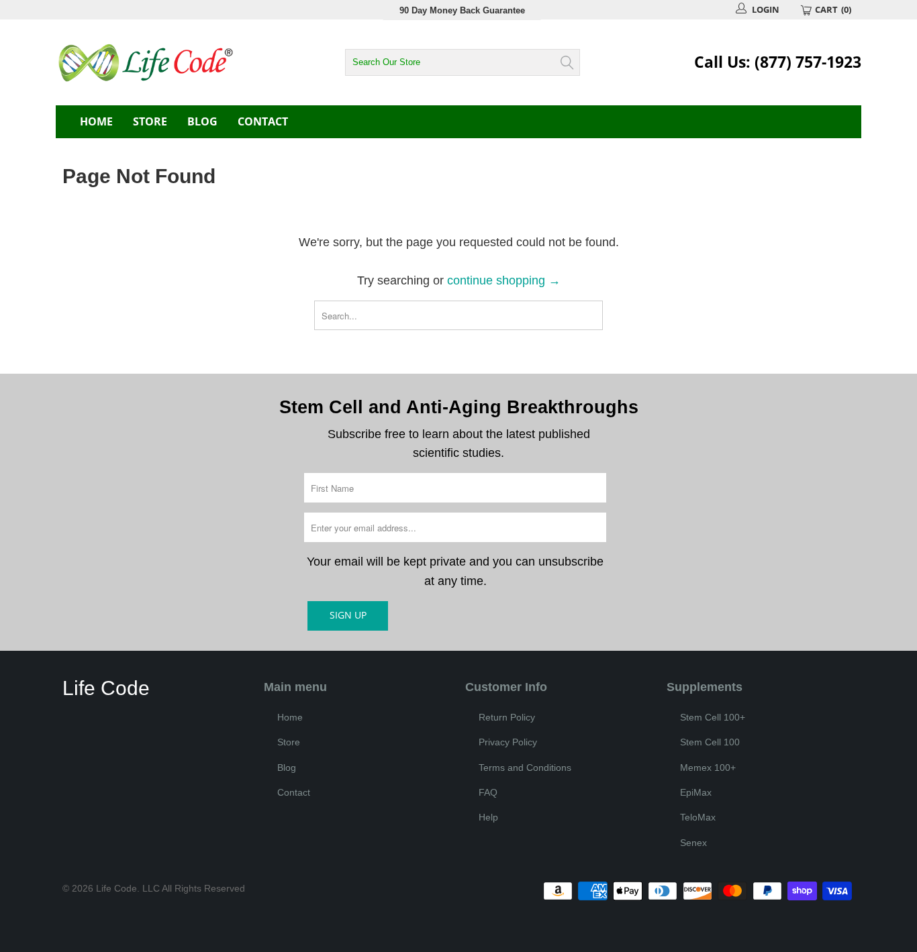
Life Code (116, 888)
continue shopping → (504, 280)
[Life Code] (176, 62)
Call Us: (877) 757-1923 (777, 61)
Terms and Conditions (525, 767)
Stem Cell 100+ (712, 717)
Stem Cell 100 (710, 742)
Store (150, 121)
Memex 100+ (708, 767)
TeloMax (698, 817)
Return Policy (507, 717)
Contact (263, 121)
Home (96, 121)
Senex (693, 842)
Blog (202, 121)
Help (488, 817)
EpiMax (696, 792)
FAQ (488, 792)
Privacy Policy (508, 742)
